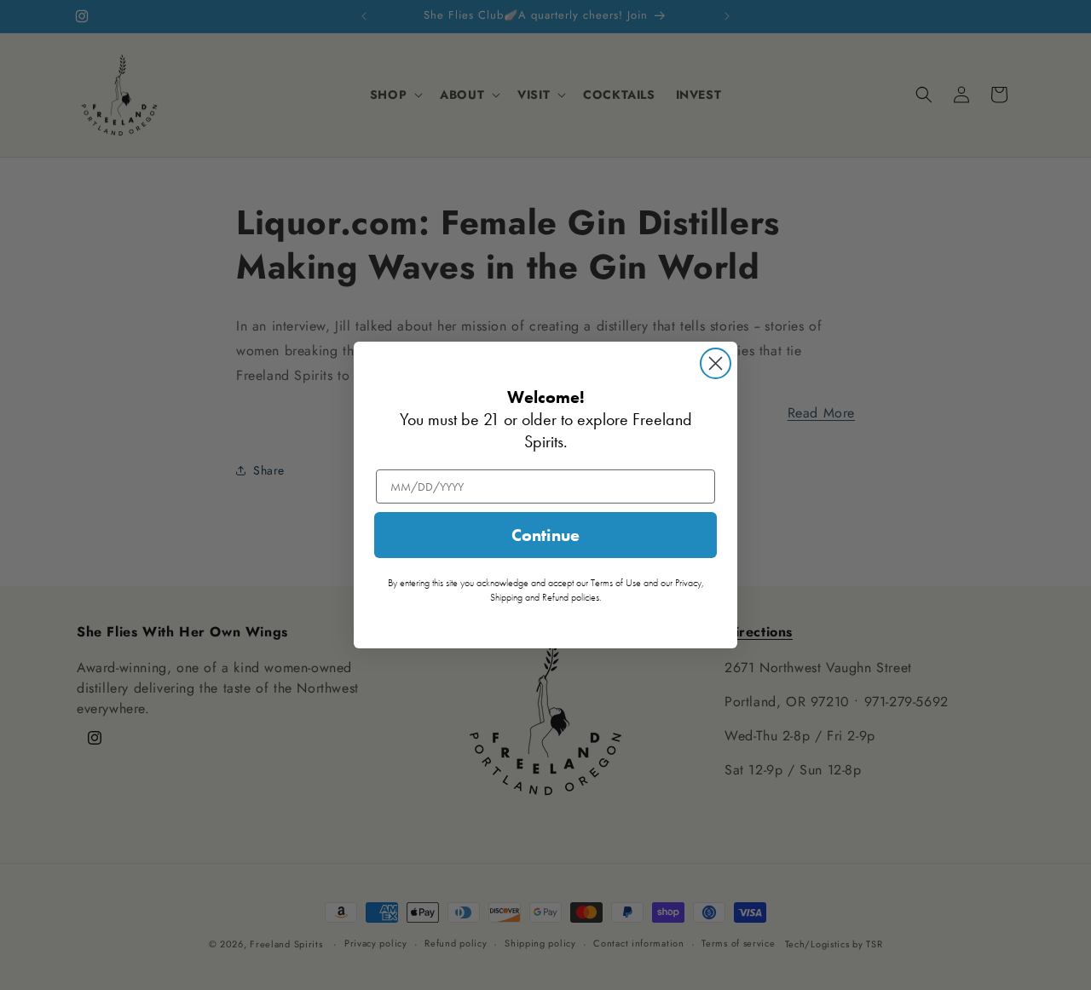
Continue (545, 535)
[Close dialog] (715, 363)
